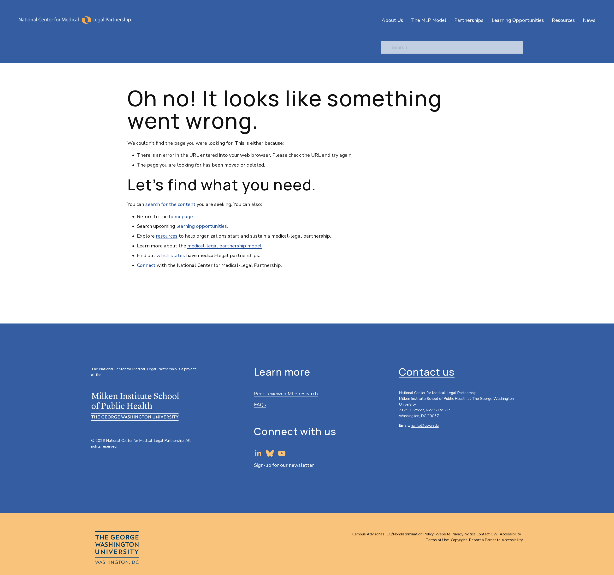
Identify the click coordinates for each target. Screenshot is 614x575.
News (589, 20)
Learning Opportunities (518, 20)
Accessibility (510, 534)
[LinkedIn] (258, 453)
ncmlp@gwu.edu (425, 425)
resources (166, 236)
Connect (146, 265)
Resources (563, 20)
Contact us (427, 372)
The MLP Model (428, 20)
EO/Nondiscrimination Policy (410, 534)
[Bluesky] (270, 453)
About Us (392, 20)
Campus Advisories (368, 534)
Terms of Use (437, 540)
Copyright (459, 540)
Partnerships (469, 20)
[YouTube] (282, 453)
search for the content (170, 204)
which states (170, 255)
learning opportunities (201, 226)
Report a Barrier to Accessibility (496, 540)
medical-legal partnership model (224, 245)
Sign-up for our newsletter (284, 465)
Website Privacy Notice (456, 534)
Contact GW (487, 534)
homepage (181, 216)
